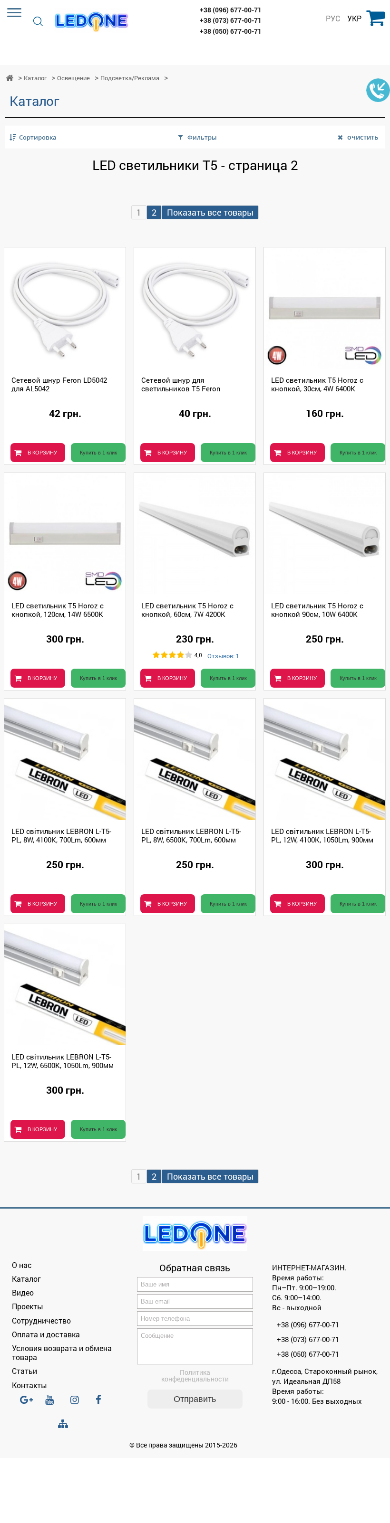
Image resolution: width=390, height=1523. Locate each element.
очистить (362, 137)
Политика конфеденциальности (195, 1375)
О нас (22, 1265)
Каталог (35, 78)
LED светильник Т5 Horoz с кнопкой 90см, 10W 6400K (317, 610)
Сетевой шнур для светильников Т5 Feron (181, 384)
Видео (23, 1292)
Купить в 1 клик (98, 452)
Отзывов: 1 (223, 656)
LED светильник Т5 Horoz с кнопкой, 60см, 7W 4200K (187, 610)
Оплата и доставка (46, 1334)
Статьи (24, 1371)
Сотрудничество (41, 1320)
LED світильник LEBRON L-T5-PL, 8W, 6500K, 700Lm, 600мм (191, 835)
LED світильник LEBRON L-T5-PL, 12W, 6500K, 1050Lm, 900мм (62, 1061)
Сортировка (38, 137)
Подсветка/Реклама (129, 78)
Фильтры (202, 137)
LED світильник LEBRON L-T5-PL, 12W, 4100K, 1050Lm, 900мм (322, 835)
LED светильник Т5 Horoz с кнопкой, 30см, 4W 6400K (317, 384)
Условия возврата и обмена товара (62, 1352)
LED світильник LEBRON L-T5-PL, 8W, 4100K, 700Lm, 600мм (61, 835)
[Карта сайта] (65, 1424)
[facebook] (103, 1404)
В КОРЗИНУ (42, 452)
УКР (354, 18)
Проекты (27, 1306)
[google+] (27, 1404)
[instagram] (77, 1404)
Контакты (29, 1385)
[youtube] (52, 1404)
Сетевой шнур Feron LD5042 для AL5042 (59, 384)
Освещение (73, 78)
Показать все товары (210, 212)
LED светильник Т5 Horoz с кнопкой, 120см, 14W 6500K (57, 610)
